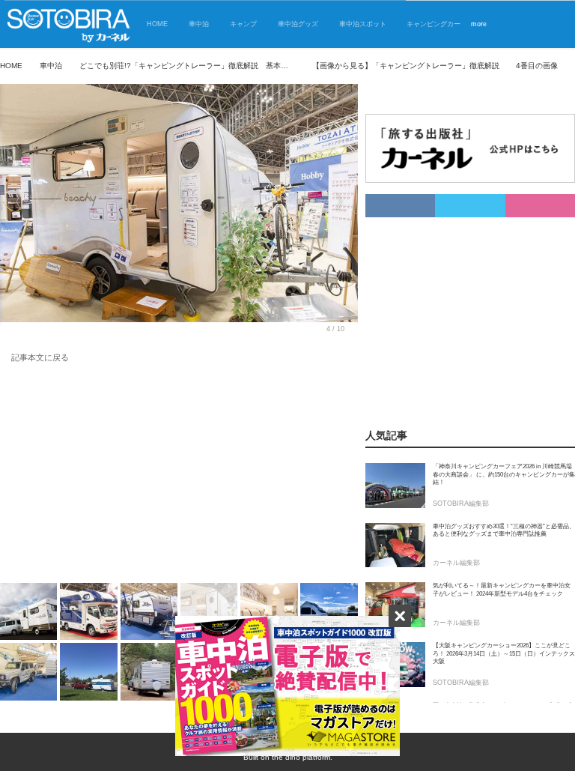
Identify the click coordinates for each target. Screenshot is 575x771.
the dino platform (301, 757)
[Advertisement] (179, 476)
